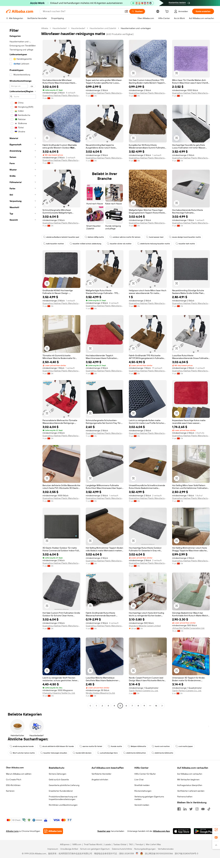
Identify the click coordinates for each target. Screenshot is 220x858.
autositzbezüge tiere (109, 753)
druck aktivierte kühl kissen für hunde (58, 746)
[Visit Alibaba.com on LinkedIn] (185, 809)
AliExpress (65, 844)
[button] (126, 11)
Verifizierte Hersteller (101, 774)
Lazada (107, 844)
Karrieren (10, 791)
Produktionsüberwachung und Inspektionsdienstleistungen (63, 797)
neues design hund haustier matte (186, 237)
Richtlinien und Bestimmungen (63, 805)
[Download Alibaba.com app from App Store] (182, 831)
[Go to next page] (162, 705)
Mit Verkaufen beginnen (188, 779)
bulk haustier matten (55, 244)
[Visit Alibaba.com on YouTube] (203, 809)
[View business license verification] (137, 853)
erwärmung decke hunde (23, 746)
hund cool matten (162, 746)
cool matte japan (185, 746)
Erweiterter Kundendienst (61, 791)
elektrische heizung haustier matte (155, 244)
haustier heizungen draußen (55, 753)
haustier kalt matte (187, 244)
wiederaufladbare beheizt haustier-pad (62, 237)
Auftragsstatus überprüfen (189, 785)
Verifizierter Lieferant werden (190, 791)
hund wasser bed (156, 237)
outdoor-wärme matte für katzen (126, 237)
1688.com (76, 844)
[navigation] (23, 367)
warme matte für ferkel (92, 746)
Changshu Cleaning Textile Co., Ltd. (59, 693)
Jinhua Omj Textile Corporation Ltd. (188, 628)
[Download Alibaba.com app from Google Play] (204, 831)
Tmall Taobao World (93, 844)
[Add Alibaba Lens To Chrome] (53, 831)
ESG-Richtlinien (13, 785)
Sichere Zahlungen (57, 774)
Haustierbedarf (60, 28)
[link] (216, 829)
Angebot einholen (100, 779)
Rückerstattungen (142, 791)
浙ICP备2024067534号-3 (186, 853)
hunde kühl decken (83, 753)
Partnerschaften (184, 796)
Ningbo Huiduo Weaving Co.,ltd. (100, 693)
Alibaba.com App (161, 831)
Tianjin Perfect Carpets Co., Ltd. (143, 690)
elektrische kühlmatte (164, 753)
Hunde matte (116, 746)
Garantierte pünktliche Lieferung (64, 785)
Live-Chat (139, 779)
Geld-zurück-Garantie (59, 779)
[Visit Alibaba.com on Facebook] (179, 809)
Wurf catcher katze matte (24, 753)
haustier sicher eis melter (121, 244)
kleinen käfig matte (96, 237)
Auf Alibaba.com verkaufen (189, 774)
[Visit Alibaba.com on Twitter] (191, 809)
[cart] (167, 12)
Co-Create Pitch (13, 779)
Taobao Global (119, 844)
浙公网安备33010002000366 (159, 853)
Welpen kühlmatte (138, 746)
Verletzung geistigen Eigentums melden (149, 797)
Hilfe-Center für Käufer (145, 774)
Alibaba (44, 28)
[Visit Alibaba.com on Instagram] (197, 809)
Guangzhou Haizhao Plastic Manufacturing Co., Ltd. (61, 95)
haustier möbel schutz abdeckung (87, 244)
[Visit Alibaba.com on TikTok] (209, 809)
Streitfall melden (142, 785)
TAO (131, 844)
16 (156, 706)
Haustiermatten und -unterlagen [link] (136, 28)
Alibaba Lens (12, 831)
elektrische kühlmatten (136, 753)
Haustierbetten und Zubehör (103, 28)
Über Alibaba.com (15, 767)
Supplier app (103, 831)
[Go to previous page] (90, 705)
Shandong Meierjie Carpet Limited (145, 626)
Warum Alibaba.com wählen (18, 774)
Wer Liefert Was (153, 844)
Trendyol (139, 844)
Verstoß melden (141, 805)
